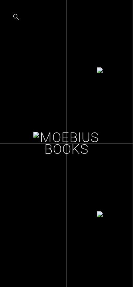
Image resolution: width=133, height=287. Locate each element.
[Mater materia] (99, 216)
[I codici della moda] (99, 72)
